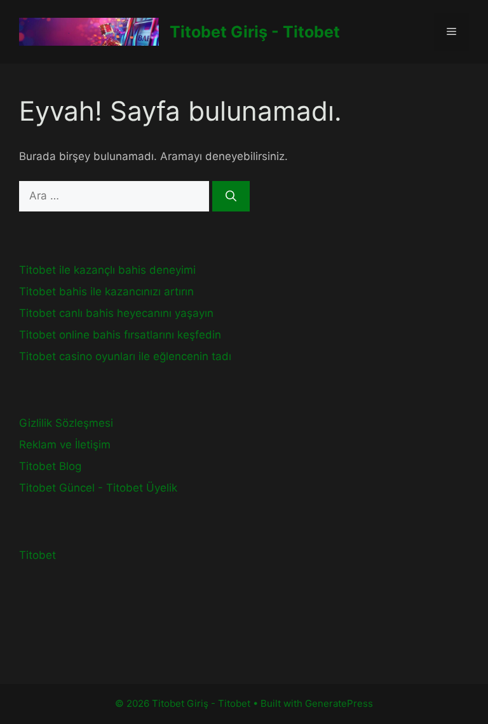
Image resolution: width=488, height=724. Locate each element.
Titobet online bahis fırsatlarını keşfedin (120, 334)
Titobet (37, 555)
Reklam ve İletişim (65, 444)
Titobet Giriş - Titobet (255, 31)
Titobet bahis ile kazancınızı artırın (106, 291)
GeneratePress (339, 703)
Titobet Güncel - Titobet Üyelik (98, 487)
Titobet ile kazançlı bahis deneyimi (107, 270)
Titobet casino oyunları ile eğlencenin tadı (125, 356)
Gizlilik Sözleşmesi (66, 423)
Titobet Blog (50, 466)
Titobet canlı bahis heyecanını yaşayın (116, 313)
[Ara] (231, 196)
